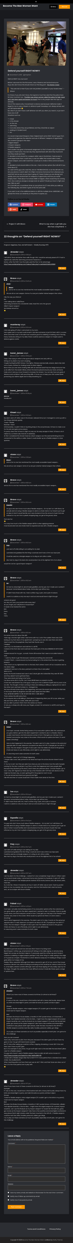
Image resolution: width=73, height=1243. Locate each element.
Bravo (11, 287)
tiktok (25, 209)
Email (10, 1175)
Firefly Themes (58, 1240)
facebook (15, 204)
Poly (7, 545)
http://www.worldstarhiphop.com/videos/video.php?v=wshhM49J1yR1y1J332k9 (29, 264)
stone (8, 284)
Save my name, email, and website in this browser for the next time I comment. (36, 1193)
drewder (9, 991)
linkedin (52, 204)
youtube (40, 204)
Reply (63, 268)
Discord (64, 7)
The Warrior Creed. (53, 85)
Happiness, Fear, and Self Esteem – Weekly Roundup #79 (29, 245)
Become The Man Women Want (20, 5)
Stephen (28, 75)
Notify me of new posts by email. (21, 1200)
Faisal (8, 727)
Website (10, 1184)
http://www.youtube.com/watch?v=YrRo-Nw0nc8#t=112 (22, 1055)
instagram (28, 204)
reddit (14, 209)
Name (10, 1167)
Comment (12, 1143)
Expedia (9, 505)
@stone (6, 396)
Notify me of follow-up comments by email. (25, 1196)
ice (7, 583)
